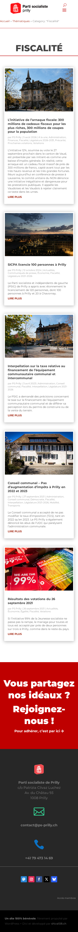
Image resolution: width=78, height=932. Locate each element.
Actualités (49, 270)
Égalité (24, 611)
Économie (43, 273)
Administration (57, 137)
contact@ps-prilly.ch (39, 825)
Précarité (60, 140)
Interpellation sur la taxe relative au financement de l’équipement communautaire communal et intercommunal (36, 372)
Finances (13, 140)
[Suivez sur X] (47, 879)
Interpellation (39, 386)
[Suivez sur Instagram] (31, 879)
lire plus (15, 197)
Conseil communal (18, 499)
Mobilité (54, 502)
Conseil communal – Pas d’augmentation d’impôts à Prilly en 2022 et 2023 (36, 487)
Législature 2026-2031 (42, 140)
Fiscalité (23, 140)
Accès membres (66, 898)
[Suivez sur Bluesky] (54, 879)
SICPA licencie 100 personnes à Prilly (37, 264)
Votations (38, 143)
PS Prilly (16, 137)
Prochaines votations (20, 143)
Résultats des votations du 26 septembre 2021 (31, 601)
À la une (43, 137)
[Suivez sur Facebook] (39, 879)
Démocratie (37, 499)
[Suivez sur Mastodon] (24, 879)
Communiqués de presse (22, 273)
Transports (14, 505)
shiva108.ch (58, 923)
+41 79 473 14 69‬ (39, 858)
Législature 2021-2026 (20, 276)
